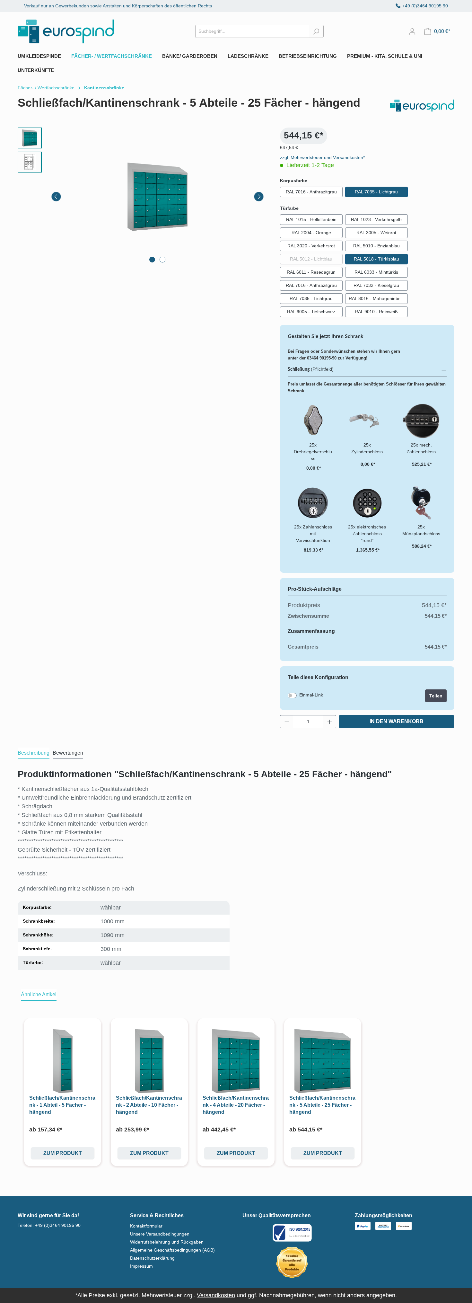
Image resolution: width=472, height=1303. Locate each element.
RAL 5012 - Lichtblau (316, 258)
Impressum (141, 1266)
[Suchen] (316, 31)
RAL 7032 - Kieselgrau (376, 285)
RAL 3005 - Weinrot (376, 232)
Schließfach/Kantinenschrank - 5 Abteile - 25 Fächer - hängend (322, 1105)
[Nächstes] (259, 196)
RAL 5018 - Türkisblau (376, 258)
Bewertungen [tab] (68, 753)
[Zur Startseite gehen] (66, 31)
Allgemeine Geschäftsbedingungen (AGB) (172, 1250)
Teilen (435, 695)
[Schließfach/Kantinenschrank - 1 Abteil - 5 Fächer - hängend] (62, 1061)
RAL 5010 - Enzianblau (376, 245)
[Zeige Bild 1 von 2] (152, 259)
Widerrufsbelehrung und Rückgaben (167, 1242)
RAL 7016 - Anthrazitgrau (311, 191)
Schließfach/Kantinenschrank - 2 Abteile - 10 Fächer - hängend (149, 1105)
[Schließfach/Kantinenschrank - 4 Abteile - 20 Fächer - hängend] (236, 1061)
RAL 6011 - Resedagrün (311, 272)
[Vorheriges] (56, 196)
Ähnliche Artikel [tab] (39, 994)
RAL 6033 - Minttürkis (376, 272)
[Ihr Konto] (412, 31)
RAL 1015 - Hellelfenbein (311, 219)
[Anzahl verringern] (286, 721)
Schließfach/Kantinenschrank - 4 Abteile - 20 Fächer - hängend (236, 1105)
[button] (367, 369)
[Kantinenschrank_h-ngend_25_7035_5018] (157, 197)
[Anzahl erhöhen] (330, 721)
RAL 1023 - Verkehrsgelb (376, 219)
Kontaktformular (146, 1225)
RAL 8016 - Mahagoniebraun (378, 298)
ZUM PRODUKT (62, 1153)
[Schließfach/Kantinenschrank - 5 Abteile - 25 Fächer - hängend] (322, 1061)
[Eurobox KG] (422, 105)
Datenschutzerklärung (152, 1258)
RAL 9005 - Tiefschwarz (311, 311)
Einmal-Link (311, 694)
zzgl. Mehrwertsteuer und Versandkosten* (322, 157)
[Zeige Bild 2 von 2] (162, 259)
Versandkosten (216, 1295)
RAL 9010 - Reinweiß (376, 311)
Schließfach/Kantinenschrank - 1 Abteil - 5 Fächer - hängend (62, 1105)
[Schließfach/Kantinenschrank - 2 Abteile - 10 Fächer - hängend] (149, 1061)
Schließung (299, 369)
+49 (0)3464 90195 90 (425, 5)
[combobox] (252, 31)
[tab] (33, 753)
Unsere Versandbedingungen (159, 1234)
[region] (142, 197)
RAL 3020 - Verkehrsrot (311, 245)
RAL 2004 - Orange (311, 232)
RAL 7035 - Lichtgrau (376, 191)
